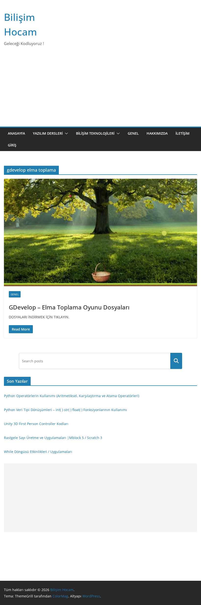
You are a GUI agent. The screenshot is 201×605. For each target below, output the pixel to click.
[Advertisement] (100, 90)
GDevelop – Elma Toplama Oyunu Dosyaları (69, 307)
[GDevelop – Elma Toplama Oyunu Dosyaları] (100, 232)
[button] (65, 133)
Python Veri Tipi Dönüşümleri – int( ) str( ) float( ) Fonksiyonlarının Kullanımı (65, 409)
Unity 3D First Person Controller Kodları (36, 423)
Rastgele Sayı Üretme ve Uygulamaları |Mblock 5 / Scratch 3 (53, 437)
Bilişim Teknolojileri (95, 133)
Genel (133, 133)
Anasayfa (16, 133)
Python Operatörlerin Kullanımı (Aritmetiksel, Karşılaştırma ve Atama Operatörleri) (71, 395)
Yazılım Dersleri (48, 133)
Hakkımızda (157, 133)
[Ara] (176, 361)
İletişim (182, 133)
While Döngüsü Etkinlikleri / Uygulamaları (38, 451)
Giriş (12, 145)
